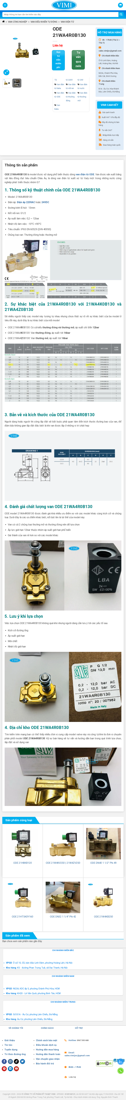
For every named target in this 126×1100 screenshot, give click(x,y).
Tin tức (8, 1045)
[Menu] (5, 5)
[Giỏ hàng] (120, 5)
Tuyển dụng (10, 1049)
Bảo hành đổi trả (45, 1063)
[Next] (46, 52)
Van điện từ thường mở (82, 97)
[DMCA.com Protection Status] (104, 1063)
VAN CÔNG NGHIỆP (17, 22)
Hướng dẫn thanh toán (48, 1054)
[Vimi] (64, 5)
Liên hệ (72, 1077)
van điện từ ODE (85, 174)
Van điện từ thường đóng (71, 97)
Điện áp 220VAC (26, 202)
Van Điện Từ (67, 22)
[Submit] (121, 14)
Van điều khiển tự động (44, 22)
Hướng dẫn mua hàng (47, 1049)
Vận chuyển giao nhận (48, 1059)
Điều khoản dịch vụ (46, 1045)
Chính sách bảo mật (46, 1040)
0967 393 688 (83, 1040)
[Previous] (7, 52)
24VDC (45, 202)
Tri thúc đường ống (15, 1054)
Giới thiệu (9, 1040)
